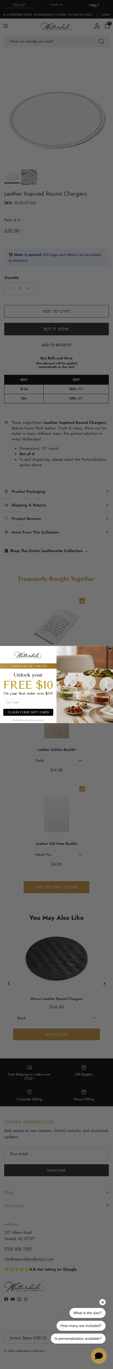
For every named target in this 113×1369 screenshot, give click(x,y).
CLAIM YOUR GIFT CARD (28, 712)
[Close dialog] (110, 648)
